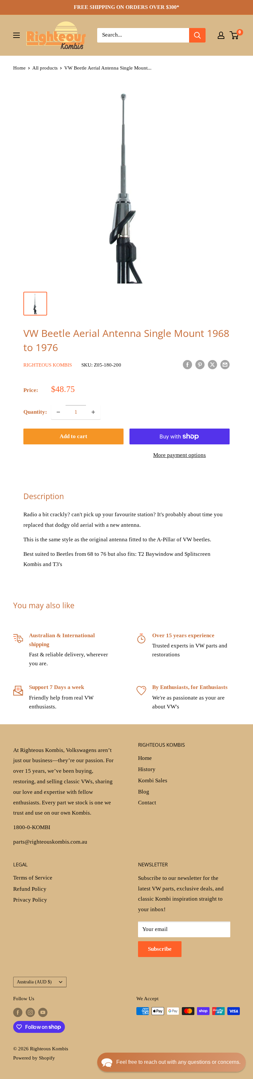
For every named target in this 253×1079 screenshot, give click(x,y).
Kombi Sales (152, 780)
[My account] (221, 35)
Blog (143, 792)
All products (45, 68)
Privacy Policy (30, 900)
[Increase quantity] (93, 412)
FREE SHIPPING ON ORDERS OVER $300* (126, 7)
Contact (147, 802)
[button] (171, 1062)
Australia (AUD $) (34, 981)
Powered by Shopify (34, 1058)
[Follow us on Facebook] (17, 1012)
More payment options (179, 455)
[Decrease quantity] (58, 412)
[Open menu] (16, 35)
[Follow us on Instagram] (30, 1012)
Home (19, 68)
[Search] (197, 35)
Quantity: (35, 412)
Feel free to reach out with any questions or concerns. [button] (178, 1062)
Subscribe (160, 949)
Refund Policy (29, 889)
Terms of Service (32, 878)
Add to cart (73, 436)
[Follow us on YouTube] (42, 1012)
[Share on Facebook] (187, 364)
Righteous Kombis (47, 365)
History (146, 769)
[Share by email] (225, 364)
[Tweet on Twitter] (212, 364)
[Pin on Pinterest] (200, 364)
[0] (234, 35)
